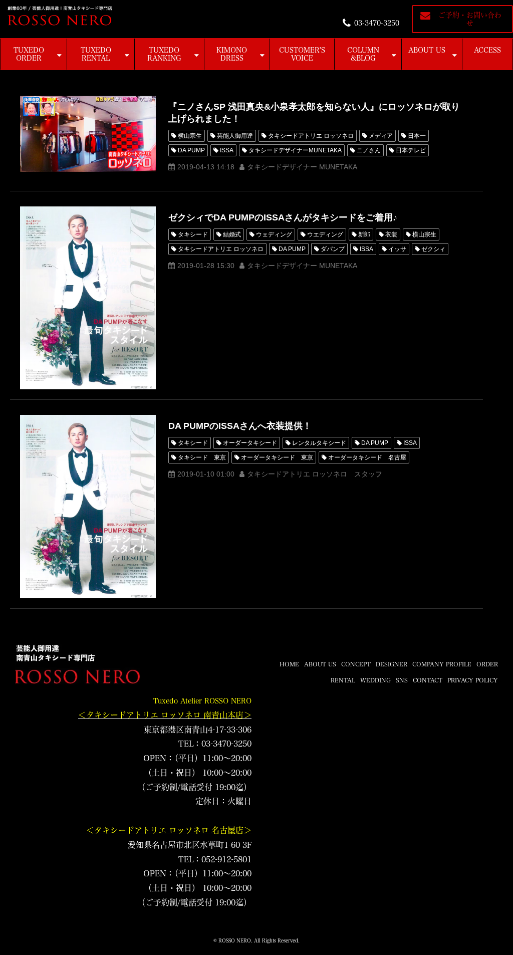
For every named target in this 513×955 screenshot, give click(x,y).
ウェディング (274, 234)
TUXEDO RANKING (164, 54)
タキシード (193, 234)
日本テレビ (411, 150)
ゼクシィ (433, 249)
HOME (289, 664)
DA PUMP (191, 150)
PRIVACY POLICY (472, 680)
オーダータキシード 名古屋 (367, 457)
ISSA (226, 150)
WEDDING (375, 680)
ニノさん (369, 150)
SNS (402, 680)
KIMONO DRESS (231, 54)
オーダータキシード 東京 (277, 457)
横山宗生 (190, 135)
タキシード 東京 (202, 457)
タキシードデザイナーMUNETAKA (295, 150)
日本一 (417, 135)
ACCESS (487, 50)
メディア (381, 135)
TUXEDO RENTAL (96, 54)
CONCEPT (356, 664)
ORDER (487, 664)
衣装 (391, 234)
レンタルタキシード (319, 442)
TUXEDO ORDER (29, 54)
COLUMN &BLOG (363, 54)
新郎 (364, 234)
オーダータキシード (250, 442)
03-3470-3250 (376, 23)
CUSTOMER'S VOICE (302, 54)
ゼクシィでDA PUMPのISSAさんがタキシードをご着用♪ (282, 217)
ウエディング (325, 234)
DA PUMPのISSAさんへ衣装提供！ (240, 426)
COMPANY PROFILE (441, 664)
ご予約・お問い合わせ (469, 19)
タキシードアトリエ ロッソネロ (311, 135)
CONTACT (427, 680)
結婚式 (232, 234)
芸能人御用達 (235, 135)
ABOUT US (426, 50)
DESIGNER (391, 664)
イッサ (397, 249)
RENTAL (343, 680)
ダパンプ (333, 249)
